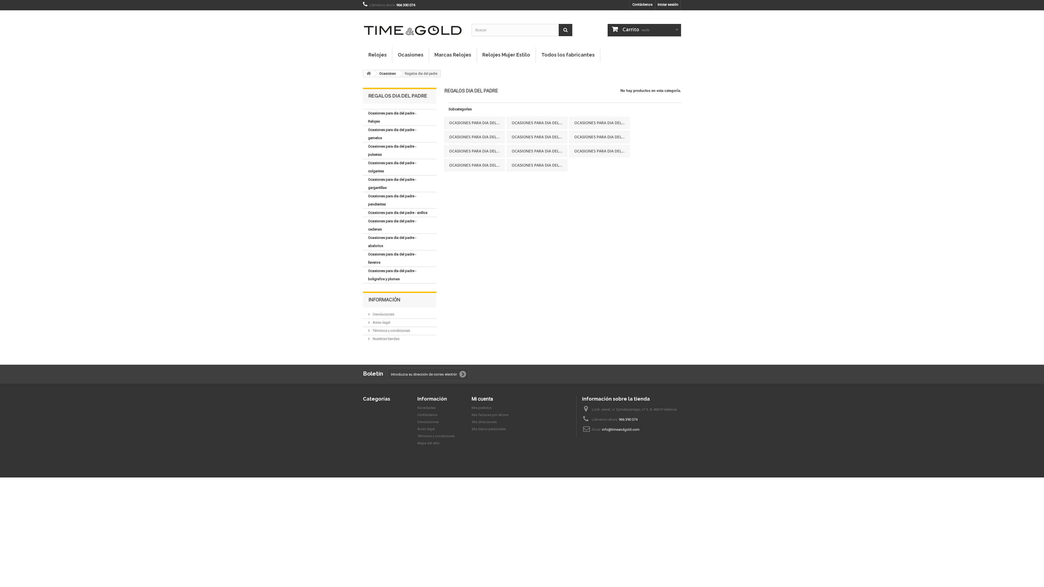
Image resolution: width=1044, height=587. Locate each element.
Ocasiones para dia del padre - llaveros (392, 258)
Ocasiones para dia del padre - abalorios (392, 242)
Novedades (426, 408)
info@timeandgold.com (620, 429)
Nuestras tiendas (385, 339)
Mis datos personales (489, 429)
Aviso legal (381, 322)
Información (384, 299)
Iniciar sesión (668, 4)
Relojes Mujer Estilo (506, 55)
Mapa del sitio (428, 443)
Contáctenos (642, 4)
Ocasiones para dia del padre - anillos (397, 213)
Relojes (377, 55)
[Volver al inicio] (368, 73)
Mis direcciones (484, 422)
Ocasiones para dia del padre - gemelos (392, 134)
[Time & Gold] (413, 24)
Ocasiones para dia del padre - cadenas (392, 225)
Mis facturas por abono (490, 415)
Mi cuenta (482, 399)
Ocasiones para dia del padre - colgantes (392, 167)
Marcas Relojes (452, 55)
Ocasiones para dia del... (474, 122)
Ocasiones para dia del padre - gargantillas (392, 183)
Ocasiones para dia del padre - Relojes (392, 117)
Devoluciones (383, 314)
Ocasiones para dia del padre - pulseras (392, 150)
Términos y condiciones (391, 331)
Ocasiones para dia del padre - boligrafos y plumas (392, 275)
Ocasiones (410, 55)
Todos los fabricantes (568, 55)
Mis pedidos (482, 408)
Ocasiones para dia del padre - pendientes (392, 200)
